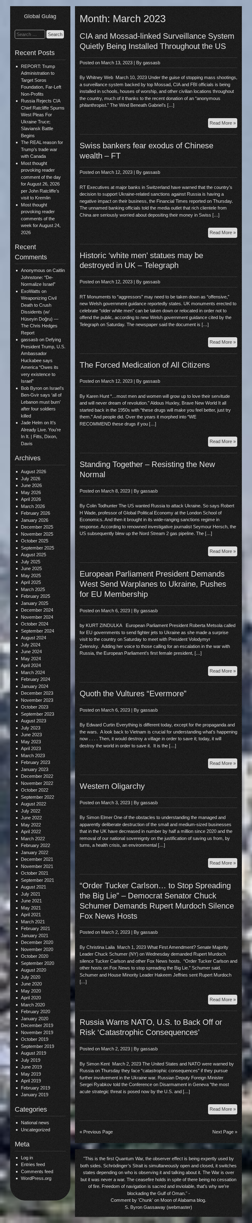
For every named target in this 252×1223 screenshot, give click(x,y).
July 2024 (30, 644)
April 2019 (31, 1080)
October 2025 (34, 540)
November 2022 (37, 783)
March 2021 (33, 921)
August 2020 (33, 970)
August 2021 (33, 886)
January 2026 (34, 520)
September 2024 (37, 630)
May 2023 (31, 741)
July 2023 (30, 727)
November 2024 (37, 617)
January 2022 (34, 852)
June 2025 (31, 568)
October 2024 (34, 623)
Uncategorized (35, 1129)
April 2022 (31, 831)
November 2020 (37, 949)
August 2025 (33, 554)
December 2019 (37, 1025)
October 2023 (34, 706)
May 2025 (31, 575)
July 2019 (30, 1060)
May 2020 (31, 990)
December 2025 (37, 527)
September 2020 (37, 963)
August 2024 (33, 637)
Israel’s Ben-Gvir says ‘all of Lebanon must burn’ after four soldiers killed (42, 402)
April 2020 (31, 997)
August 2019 (33, 1053)
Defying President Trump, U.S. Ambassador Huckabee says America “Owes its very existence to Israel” (43, 360)
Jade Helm (32, 422)
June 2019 (31, 1066)
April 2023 (31, 748)
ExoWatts (30, 291)
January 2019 (34, 1094)
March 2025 (33, 589)
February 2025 (35, 596)
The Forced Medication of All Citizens (145, 365)
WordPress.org (36, 1178)
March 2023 (33, 755)
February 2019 (35, 1087)
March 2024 (33, 672)
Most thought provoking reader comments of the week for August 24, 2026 (41, 218)
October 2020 (34, 956)
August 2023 (33, 720)
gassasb (151, 62)
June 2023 (31, 734)
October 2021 (34, 873)
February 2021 (35, 928)
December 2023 (37, 693)
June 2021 (31, 900)
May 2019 (31, 1074)
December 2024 (37, 610)
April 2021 (31, 914)
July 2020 (30, 977)
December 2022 (37, 776)
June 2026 (31, 485)
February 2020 (35, 1011)
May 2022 (31, 824)
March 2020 (33, 1004)
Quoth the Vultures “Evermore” (133, 693)
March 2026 (33, 506)
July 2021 (30, 894)
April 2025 (31, 582)
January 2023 (34, 769)
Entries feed (33, 1164)
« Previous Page (96, 1131)
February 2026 (35, 513)
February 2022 (35, 845)
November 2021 (37, 866)
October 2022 (34, 790)
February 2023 (35, 762)
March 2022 (33, 838)
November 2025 (37, 534)
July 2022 (30, 810)
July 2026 (30, 478)
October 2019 (34, 1039)
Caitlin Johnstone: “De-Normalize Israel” (43, 277)
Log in (27, 1157)
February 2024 (35, 679)
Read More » (223, 124)
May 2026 (31, 492)
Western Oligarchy (112, 786)
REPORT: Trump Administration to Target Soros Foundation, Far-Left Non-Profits (41, 80)
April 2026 (31, 499)
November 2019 (37, 1032)
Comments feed (37, 1171)
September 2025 (37, 547)
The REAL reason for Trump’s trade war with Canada (42, 149)
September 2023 (37, 714)
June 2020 (31, 983)
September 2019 (37, 1046)
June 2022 (31, 817)
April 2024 (31, 665)
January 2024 (34, 686)
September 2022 (37, 797)
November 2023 (37, 700)
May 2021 (31, 907)
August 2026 (33, 471)
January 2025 (34, 603)
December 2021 (37, 859)
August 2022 (33, 803)
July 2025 (30, 561)
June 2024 (31, 651)
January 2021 (34, 935)
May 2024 (31, 658)
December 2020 (37, 942)
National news (35, 1122)
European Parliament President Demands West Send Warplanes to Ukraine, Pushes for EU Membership (153, 584)
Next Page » (224, 1131)
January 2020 (34, 1018)
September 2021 (37, 880)
